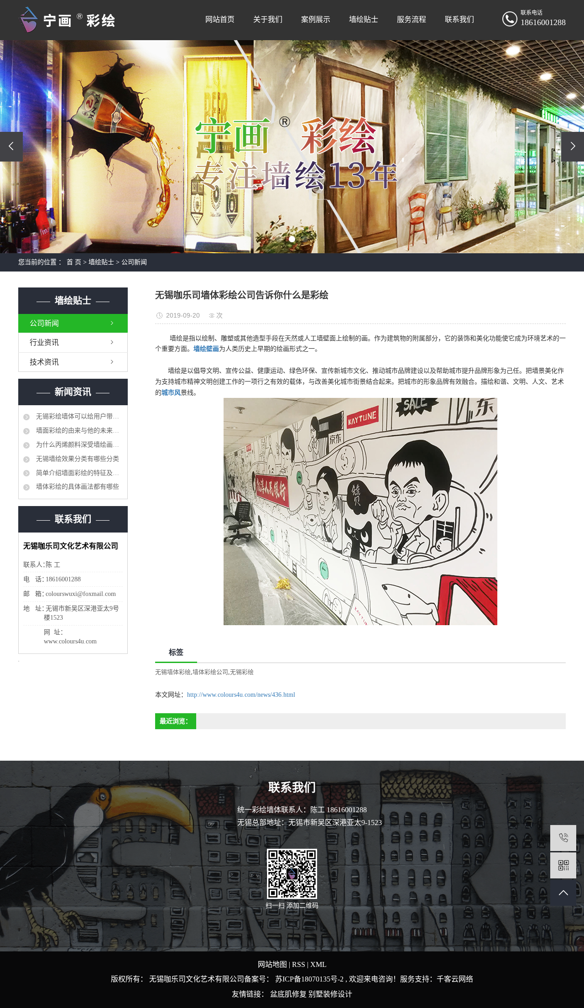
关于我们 (267, 19)
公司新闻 (134, 262)
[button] (279, 239)
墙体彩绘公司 (210, 672)
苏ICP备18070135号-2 (309, 979)
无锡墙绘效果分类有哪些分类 (76, 458)
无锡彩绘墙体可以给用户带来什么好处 (78, 416)
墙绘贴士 (363, 19)
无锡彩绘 (242, 672)
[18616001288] (563, 838)
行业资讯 (44, 342)
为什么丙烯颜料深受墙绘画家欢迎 (78, 444)
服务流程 (411, 19)
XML (318, 964)
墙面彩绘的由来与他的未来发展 (78, 430)
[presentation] (11, 147)
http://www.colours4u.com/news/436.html (241, 694)
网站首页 (220, 19)
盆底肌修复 (289, 994)
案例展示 (315, 19)
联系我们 (459, 19)
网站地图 (273, 964)
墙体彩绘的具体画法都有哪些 (76, 486)
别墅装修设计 (330, 994)
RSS (298, 964)
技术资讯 (44, 362)
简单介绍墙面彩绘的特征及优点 (78, 473)
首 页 (74, 262)
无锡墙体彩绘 (173, 672)
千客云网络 (455, 979)
